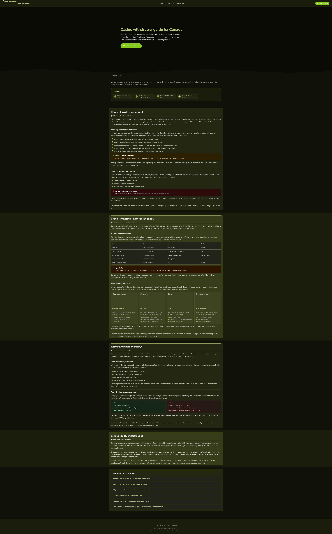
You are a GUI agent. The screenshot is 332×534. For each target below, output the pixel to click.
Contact (162, 525)
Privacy (168, 525)
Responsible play (178, 3)
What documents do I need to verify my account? (130, 484)
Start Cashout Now (130, 46)
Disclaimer (174, 525)
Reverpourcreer (23, 3)
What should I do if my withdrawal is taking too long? (131, 501)
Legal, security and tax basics (188, 96)
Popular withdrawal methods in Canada (145, 96)
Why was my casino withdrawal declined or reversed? (131, 490)
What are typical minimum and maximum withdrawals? (132, 479)
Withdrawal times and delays (166, 96)
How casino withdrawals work (124, 96)
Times (169, 3)
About (156, 525)
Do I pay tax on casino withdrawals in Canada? (129, 495)
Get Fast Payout (321, 3)
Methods (163, 3)
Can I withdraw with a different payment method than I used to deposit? (138, 507)
